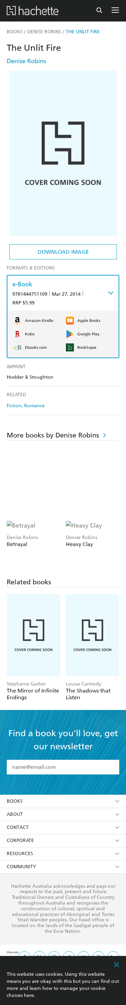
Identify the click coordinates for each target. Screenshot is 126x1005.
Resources (20, 853)
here (29, 995)
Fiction (14, 406)
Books (15, 801)
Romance (34, 406)
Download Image (63, 252)
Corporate (20, 840)
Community (21, 867)
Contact (18, 827)
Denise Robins (26, 61)
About (15, 814)
